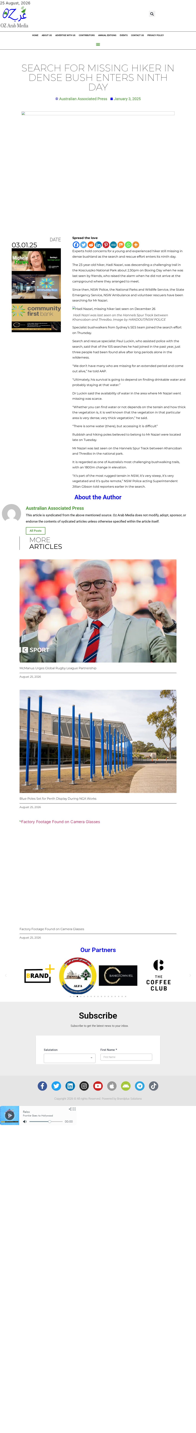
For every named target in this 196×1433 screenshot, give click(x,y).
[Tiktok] (153, 1086)
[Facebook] (76, 244)
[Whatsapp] (128, 244)
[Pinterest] (106, 244)
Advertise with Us (65, 35)
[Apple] (112, 1086)
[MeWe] (113, 244)
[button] (152, 14)
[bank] (36, 331)
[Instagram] (84, 1086)
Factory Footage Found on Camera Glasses (52, 929)
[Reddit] (91, 244)
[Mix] (121, 244)
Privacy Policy (155, 35)
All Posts (36, 530)
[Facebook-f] (42, 1086)
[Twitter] (83, 244)
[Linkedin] (98, 244)
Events (124, 35)
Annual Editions (107, 35)
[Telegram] (140, 1086)
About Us (47, 35)
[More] (135, 244)
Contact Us (137, 35)
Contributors (87, 35)
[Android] (126, 1086)
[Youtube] (98, 1086)
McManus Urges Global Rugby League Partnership (58, 668)
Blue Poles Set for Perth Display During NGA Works (58, 798)
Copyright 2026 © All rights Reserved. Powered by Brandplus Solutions (98, 1098)
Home (35, 35)
